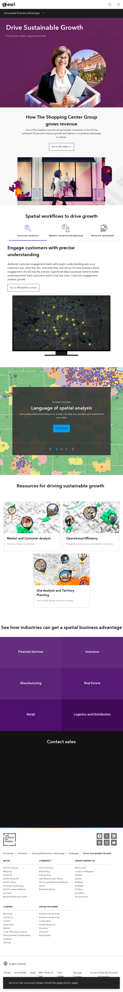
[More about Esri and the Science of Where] (9, 840)
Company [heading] (8, 907)
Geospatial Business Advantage (22, 13)
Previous (50, 449)
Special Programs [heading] (48, 907)
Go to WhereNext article (23, 288)
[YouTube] (114, 842)
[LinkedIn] (114, 836)
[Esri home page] (9, 4)
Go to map (61, 428)
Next (72, 449)
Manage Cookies (77, 975)
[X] (107, 836)
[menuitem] (21, 868)
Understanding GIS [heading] (85, 861)
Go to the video (60, 146)
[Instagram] (107, 842)
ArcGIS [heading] (6, 861)
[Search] (110, 4)
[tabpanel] (61, 300)
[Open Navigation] (119, 4)
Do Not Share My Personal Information (103, 975)
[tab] (28, 231)
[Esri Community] (99, 842)
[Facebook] (99, 836)
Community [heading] (45, 861)
